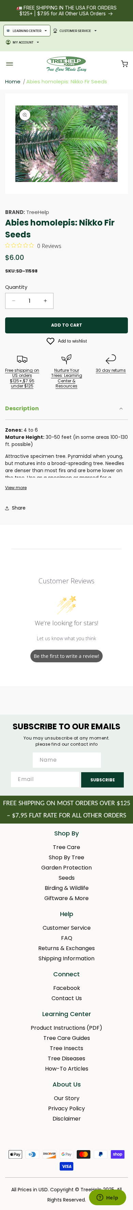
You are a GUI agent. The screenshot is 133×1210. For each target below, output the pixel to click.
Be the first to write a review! (66, 656)
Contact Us (66, 998)
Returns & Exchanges (66, 948)
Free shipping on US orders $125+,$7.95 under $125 (22, 378)
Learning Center (27, 31)
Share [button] (19, 507)
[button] (124, 64)
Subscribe (102, 780)
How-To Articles (66, 1069)
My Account (23, 42)
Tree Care (66, 847)
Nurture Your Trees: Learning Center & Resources (66, 378)
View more (16, 488)
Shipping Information (66, 958)
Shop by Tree (66, 857)
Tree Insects (66, 1048)
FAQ (66, 938)
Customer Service (75, 31)
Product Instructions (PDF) (66, 1028)
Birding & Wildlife (67, 888)
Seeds (67, 878)
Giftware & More (66, 898)
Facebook (66, 988)
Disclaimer (67, 1119)
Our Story (66, 1098)
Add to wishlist (72, 341)
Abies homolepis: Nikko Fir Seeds (66, 81)
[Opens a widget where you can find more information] (107, 1198)
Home (12, 81)
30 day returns (111, 370)
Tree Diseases (66, 1058)
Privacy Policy (66, 1108)
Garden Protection (66, 868)
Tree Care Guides (66, 1038)
